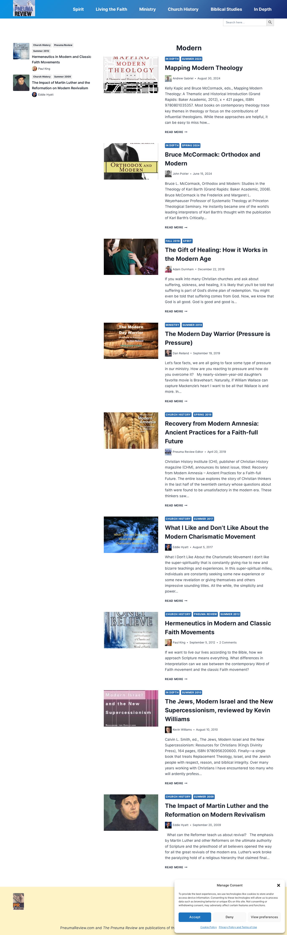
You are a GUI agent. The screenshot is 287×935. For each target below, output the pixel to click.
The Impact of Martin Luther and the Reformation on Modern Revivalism (61, 85)
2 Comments (228, 642)
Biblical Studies (226, 9)
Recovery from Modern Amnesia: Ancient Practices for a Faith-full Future (212, 432)
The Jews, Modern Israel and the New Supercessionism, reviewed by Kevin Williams (219, 710)
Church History (183, 9)
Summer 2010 (191, 692)
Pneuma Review (205, 614)
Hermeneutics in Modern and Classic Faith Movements (61, 59)
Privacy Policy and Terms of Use (238, 927)
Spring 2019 (203, 414)
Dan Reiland (181, 353)
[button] (278, 885)
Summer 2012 (230, 614)
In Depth (262, 9)
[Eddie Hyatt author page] (168, 547)
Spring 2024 (191, 145)
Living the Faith (111, 9)
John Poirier (181, 173)
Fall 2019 (173, 240)
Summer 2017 (203, 518)
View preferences (264, 917)
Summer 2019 (192, 324)
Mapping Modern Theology (204, 67)
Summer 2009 (204, 796)
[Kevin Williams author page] (168, 729)
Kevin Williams (182, 729)
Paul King (179, 642)
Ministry (147, 9)
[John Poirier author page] (168, 173)
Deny (230, 917)
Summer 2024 (192, 58)
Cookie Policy (208, 927)
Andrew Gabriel (183, 78)
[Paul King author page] (168, 642)
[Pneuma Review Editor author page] (168, 452)
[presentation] (131, 75)
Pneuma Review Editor (188, 451)
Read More (176, 132)
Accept (194, 917)
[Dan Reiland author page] (168, 353)
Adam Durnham (183, 269)
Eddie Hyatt (180, 547)
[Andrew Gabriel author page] (168, 78)
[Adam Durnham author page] (168, 269)
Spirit (78, 9)
